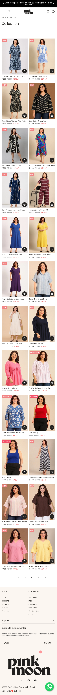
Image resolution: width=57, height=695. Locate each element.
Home (4, 17)
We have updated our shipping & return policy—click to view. (28, 3)
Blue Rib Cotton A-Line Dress (12, 254)
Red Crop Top (33, 432)
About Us (32, 597)
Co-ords (5, 611)
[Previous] (3, 4)
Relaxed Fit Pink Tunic (9, 388)
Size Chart (32, 608)
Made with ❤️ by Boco (11, 691)
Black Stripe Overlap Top (37, 121)
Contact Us (33, 611)
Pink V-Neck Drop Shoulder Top (13, 566)
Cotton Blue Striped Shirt (38, 299)
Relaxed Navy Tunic (36, 344)
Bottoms (5, 601)
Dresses (5, 604)
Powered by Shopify (27, 687)
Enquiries (32, 604)
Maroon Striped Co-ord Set (38, 210)
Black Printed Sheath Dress (11, 165)
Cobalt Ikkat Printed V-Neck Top (13, 432)
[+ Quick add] (24, 71)
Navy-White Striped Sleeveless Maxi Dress (41, 477)
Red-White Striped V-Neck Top (39, 388)
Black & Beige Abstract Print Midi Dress (13, 121)
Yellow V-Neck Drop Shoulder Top (40, 566)
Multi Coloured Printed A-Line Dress (42, 165)
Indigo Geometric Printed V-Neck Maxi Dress (13, 76)
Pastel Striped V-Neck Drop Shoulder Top (15, 522)
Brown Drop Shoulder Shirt (38, 522)
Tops (4, 597)
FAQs (30, 615)
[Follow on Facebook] (22, 680)
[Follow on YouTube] (35, 680)
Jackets (5, 608)
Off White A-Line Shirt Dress (12, 344)
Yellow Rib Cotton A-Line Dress (40, 254)
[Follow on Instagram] (28, 680)
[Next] (53, 4)
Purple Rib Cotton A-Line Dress (13, 299)
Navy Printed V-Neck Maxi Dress (13, 210)
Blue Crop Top (6, 477)
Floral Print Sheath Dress (38, 76)
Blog (30, 601)
